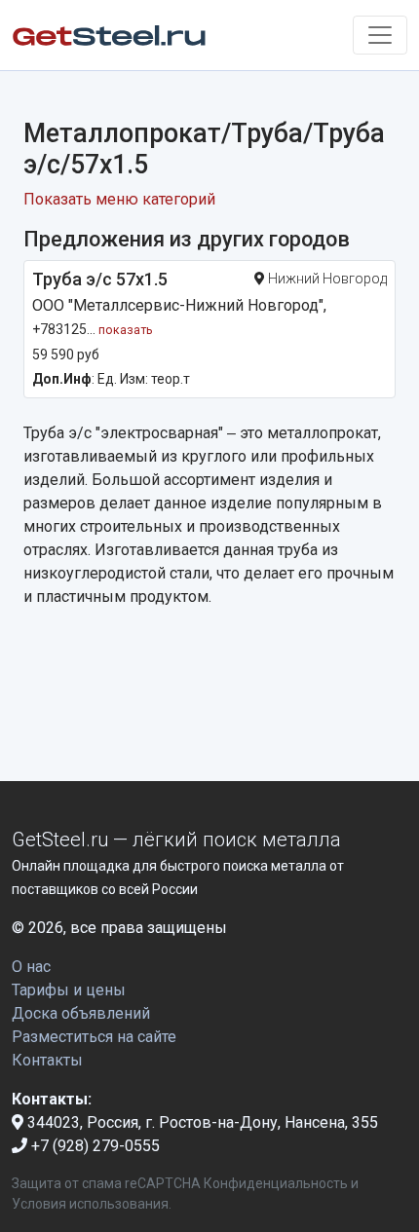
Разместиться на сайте (94, 1036)
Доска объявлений (81, 1013)
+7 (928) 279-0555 (93, 1146)
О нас (31, 966)
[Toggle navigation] (380, 35)
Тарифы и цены (69, 990)
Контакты (47, 1060)
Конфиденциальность (276, 1183)
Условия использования (90, 1204)
